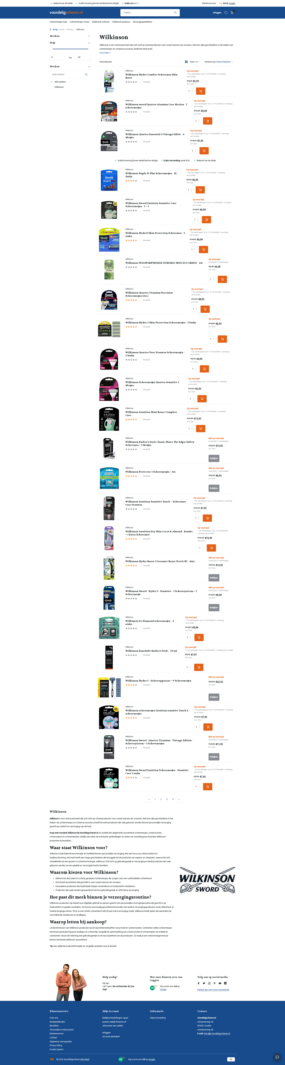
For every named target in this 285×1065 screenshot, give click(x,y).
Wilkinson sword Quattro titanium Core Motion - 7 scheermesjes (156, 106)
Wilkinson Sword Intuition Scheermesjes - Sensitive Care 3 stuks (157, 772)
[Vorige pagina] (149, 799)
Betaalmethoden (57, 1022)
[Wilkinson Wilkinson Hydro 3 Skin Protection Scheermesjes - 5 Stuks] (109, 329)
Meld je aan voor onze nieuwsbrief (213, 990)
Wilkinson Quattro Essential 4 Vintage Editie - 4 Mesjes (154, 136)
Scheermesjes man (58, 22)
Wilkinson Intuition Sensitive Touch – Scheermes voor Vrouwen (155, 503)
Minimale (57, 57)
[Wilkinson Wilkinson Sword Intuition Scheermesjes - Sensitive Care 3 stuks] (109, 777)
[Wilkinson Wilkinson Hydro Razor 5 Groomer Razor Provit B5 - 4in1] (109, 568)
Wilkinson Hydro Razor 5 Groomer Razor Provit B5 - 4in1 (159, 561)
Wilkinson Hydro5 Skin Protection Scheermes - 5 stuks (155, 235)
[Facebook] (198, 983)
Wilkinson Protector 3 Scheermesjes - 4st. (150, 471)
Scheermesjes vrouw (79, 22)
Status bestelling (158, 1018)
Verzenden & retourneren (62, 1029)
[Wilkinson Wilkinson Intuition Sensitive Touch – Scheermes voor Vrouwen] (109, 508)
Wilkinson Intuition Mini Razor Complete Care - (151, 414)
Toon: (192, 62)
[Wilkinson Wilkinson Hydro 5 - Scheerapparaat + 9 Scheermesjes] (109, 687)
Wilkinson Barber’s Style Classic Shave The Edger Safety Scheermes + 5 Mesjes (159, 444)
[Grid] (186, 62)
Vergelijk (146, 82)
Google (232, 3)
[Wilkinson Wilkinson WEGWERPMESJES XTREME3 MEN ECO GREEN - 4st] (109, 270)
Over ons (54, 1018)
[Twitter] (204, 983)
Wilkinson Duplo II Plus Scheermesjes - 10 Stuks (150, 175)
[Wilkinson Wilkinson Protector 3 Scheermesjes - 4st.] (109, 478)
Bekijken (214, 458)
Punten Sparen (56, 1049)
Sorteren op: (210, 62)
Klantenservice (209, 3)
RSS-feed (85, 1059)
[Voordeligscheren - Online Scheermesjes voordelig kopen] (69, 13)
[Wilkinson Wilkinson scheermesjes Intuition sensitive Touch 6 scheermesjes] (109, 717)
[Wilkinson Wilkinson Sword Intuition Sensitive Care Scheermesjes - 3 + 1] (109, 210)
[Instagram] (209, 983)
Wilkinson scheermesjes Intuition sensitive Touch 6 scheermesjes (156, 712)
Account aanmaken (111, 1036)
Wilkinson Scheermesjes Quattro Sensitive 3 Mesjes (152, 384)
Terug (55, 29)
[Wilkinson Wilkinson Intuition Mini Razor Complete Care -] (109, 419)
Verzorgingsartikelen (142, 22)
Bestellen (54, 1025)
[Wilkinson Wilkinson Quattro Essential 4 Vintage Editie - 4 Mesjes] (109, 141)
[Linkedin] (225, 983)
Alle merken (60, 82)
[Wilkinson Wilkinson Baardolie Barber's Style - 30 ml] (109, 657)
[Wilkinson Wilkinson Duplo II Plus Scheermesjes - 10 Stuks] (109, 180)
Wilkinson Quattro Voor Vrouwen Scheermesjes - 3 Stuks (155, 354)
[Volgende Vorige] (179, 799)
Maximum (83, 57)
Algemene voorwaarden (61, 1041)
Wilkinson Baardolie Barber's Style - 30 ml (151, 650)
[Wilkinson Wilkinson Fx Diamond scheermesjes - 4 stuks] (109, 628)
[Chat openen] (277, 1057)
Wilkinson (59, 87)
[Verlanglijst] (225, 12)
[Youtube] (220, 983)
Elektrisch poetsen (121, 22)
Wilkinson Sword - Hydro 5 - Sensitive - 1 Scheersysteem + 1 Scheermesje (161, 593)
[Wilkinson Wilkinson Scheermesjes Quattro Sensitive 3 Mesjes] (109, 389)
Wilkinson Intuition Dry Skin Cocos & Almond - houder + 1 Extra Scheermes (159, 533)
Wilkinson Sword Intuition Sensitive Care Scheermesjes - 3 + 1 (150, 205)
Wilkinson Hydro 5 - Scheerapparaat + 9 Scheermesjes (158, 680)
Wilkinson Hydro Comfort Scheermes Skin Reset (151, 76)
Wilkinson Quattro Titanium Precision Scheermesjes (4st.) (149, 294)
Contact (53, 1037)
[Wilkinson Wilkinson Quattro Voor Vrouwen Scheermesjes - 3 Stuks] (109, 359)
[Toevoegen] (200, 91)
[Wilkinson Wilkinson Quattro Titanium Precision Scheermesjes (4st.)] (109, 299)
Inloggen (106, 1032)
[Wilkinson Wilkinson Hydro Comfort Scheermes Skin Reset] (109, 81)
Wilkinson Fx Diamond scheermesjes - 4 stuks (149, 623)
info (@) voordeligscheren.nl (217, 1033)
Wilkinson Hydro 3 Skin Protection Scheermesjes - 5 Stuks (160, 322)
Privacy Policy (56, 1045)
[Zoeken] (175, 12)
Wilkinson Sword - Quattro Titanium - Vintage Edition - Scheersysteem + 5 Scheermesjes (159, 742)
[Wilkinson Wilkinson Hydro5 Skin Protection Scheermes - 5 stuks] (109, 240)
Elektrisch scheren (101, 22)
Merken (70, 29)
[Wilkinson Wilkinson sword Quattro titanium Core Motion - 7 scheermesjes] (109, 111)
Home (61, 29)
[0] (231, 12)
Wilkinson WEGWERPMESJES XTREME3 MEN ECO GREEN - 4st (164, 262)
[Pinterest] (214, 983)
